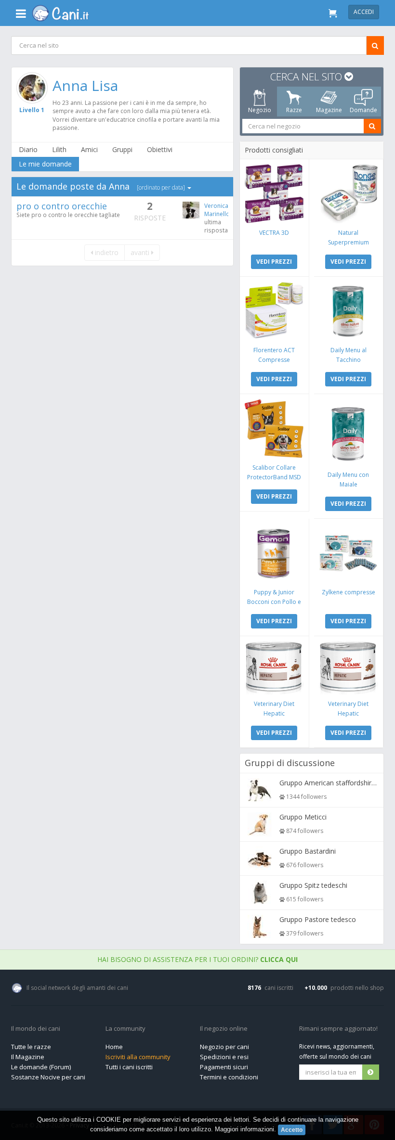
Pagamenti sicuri (224, 1067)
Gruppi (122, 149)
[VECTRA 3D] (274, 193)
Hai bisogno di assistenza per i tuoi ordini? (197, 959)
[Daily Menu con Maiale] (348, 432)
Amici (89, 149)
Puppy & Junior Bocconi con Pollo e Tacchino (274, 601)
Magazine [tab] (329, 110)
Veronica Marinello (217, 210)
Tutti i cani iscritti (129, 1067)
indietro (106, 252)
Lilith (59, 149)
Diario (28, 149)
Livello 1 (32, 110)
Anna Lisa (85, 85)
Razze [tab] (294, 110)
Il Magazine (27, 1056)
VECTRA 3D (274, 233)
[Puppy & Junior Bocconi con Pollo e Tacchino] (274, 553)
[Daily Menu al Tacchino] (348, 311)
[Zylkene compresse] (348, 553)
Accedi (364, 12)
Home (114, 1046)
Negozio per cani (224, 1046)
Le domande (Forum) (41, 1067)
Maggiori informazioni (244, 1129)
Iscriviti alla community (138, 1056)
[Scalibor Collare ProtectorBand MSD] (274, 428)
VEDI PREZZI (274, 261)
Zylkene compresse (348, 592)
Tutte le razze (31, 1046)
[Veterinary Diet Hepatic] (274, 667)
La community (125, 1029)
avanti (141, 252)
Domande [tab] (363, 110)
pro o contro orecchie (61, 206)
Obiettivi (159, 149)
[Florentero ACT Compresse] (274, 311)
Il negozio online (224, 1029)
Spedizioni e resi (224, 1056)
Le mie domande (45, 163)
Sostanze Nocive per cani (48, 1077)
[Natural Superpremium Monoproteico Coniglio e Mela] (348, 193)
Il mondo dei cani (35, 1029)
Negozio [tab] (259, 110)
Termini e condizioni (229, 1077)
